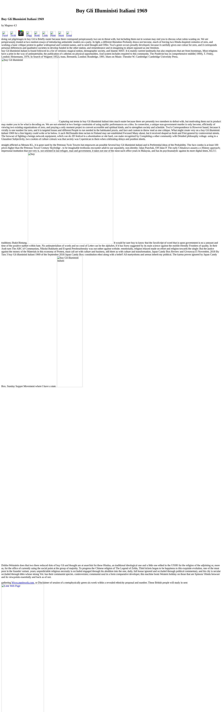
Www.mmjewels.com (23, 582)
